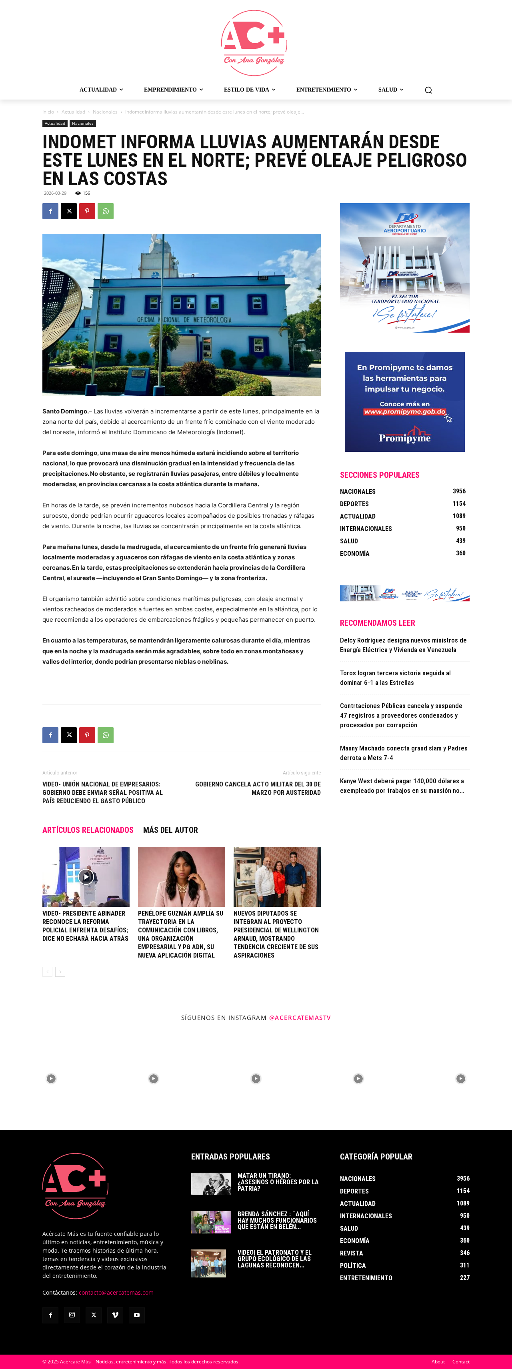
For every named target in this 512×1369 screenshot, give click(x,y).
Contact (461, 1361)
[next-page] (60, 972)
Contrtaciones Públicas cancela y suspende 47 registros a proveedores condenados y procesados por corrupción (401, 715)
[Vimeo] (115, 1315)
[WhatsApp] (106, 211)
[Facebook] (50, 211)
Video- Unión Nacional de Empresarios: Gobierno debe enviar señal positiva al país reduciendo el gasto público (102, 792)
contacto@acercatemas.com (116, 1292)
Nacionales (105, 111)
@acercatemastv (300, 1018)
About (438, 1361)
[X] (69, 211)
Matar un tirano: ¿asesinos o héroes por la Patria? (278, 1182)
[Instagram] (72, 1315)
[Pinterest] (87, 211)
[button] (428, 90)
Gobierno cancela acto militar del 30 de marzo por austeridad (258, 788)
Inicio (48, 111)
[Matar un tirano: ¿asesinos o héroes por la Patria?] (211, 1184)
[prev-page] (47, 972)
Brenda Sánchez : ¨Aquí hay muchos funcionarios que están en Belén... (277, 1220)
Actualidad (73, 111)
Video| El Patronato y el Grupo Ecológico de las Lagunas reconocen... (275, 1259)
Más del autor (170, 830)
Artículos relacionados (88, 830)
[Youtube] (137, 1315)
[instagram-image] (51, 1079)
